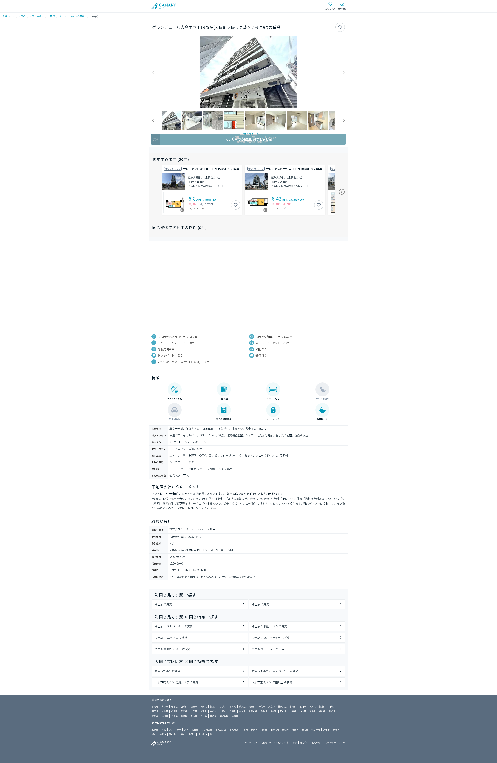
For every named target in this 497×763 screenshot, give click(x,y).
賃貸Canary (8, 16)
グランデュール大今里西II (72, 16)
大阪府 (22, 16)
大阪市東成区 (37, 16)
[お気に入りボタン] (340, 27)
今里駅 (51, 16)
